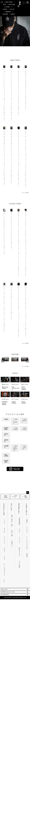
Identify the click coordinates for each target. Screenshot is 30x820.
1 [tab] (11, 47)
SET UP (11, 9)
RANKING (7, 12)
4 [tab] (15, 47)
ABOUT (12, 14)
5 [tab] (16, 47)
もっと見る (26, 192)
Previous (2, 32)
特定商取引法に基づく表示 (8, 592)
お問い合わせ (4, 589)
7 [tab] (18, 47)
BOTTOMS (11, 4)
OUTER (7, 7)
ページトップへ (27, 492)
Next (28, 32)
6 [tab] (17, 47)
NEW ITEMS (8, 2)
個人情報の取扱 (5, 594)
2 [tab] (12, 47)
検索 (27, 2)
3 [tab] (15, 363)
